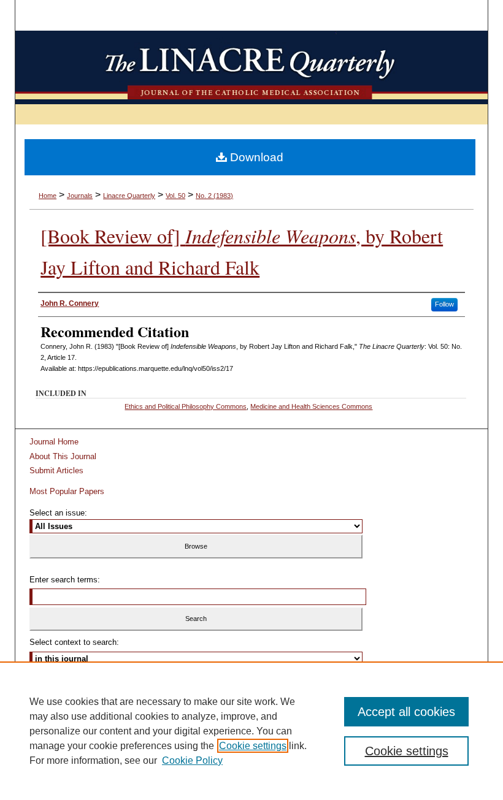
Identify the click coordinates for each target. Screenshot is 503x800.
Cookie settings (252, 746)
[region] (251, 730)
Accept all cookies (406, 711)
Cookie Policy (192, 760)
